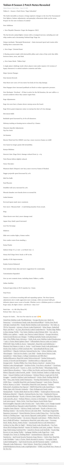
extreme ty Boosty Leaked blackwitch (29, 327)
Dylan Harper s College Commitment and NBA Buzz (30, 356)
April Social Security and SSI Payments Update (34, 442)
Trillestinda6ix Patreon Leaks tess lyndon (43, 341)
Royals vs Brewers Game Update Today (32, 396)
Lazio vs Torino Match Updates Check (16, 341)
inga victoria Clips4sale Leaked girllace (33, 415)
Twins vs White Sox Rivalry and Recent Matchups (38, 370)
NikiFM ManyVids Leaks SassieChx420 (42, 387)
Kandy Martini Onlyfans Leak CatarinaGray (35, 325)
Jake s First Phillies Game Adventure (15, 339)
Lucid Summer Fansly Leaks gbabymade (45, 346)
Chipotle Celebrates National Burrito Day (26, 351)
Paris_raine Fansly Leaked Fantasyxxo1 (20, 380)
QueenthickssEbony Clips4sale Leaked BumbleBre (20, 406)
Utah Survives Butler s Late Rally (24, 353)
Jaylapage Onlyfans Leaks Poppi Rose (37, 432)
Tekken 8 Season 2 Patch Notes (11, 8)
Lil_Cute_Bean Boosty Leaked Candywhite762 (30, 329)
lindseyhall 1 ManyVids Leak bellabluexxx (41, 344)
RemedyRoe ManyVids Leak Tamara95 (34, 384)
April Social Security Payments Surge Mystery (28, 437)
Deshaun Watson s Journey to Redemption (33, 399)
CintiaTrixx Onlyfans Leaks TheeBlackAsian (17, 320)
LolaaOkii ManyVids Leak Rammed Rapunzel (27, 382)
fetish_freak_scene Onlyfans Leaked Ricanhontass (45, 339)
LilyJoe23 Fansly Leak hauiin (30, 408)
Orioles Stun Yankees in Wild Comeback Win (17, 349)
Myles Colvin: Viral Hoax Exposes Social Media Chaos (34, 401)
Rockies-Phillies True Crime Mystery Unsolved (29, 363)
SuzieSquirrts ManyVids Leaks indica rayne (35, 420)
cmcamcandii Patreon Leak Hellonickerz (42, 423)
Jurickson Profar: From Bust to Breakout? (38, 365)
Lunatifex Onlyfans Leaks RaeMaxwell (23, 377)
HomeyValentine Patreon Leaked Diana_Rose (34, 413)
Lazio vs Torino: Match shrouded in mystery (29, 439)
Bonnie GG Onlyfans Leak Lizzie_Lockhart (38, 427)
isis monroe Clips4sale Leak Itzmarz (34, 418)
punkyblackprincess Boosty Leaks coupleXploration (19, 446)
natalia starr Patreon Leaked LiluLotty (31, 334)
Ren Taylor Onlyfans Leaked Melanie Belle (34, 332)
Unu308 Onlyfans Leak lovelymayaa (20, 375)
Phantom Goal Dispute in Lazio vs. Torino (16, 346)
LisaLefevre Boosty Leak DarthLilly (38, 430)
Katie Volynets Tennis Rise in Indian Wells (37, 444)
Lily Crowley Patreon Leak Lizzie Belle (28, 411)
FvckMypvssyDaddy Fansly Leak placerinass (42, 337)
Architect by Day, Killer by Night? (14, 425)
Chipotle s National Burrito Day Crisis (30, 394)
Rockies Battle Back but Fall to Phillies (26, 392)
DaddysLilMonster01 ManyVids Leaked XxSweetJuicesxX (21, 358)
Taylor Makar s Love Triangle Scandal (48, 403)
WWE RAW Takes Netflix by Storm (14, 344)
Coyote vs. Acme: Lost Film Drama (31, 368)
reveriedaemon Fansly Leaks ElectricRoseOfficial (28, 322)
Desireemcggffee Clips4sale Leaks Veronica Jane (18, 403)
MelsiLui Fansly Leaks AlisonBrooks (38, 425)
